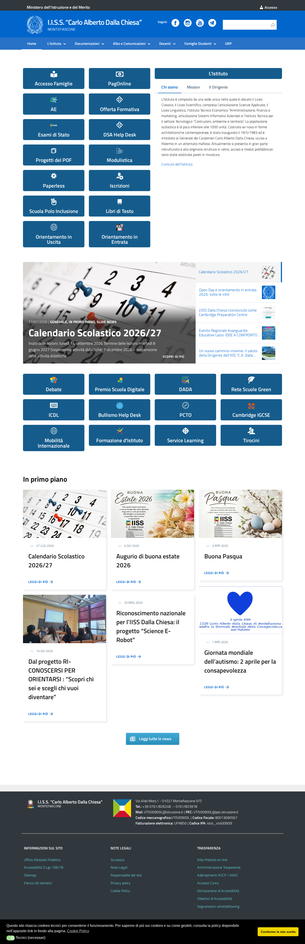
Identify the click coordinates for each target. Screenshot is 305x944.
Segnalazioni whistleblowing (218, 906)
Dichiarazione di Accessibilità (218, 890)
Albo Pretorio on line (212, 859)
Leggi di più (39, 581)
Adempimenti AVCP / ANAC (217, 875)
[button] (10, 938)
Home (31, 43)
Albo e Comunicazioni (129, 43)
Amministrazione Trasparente (218, 867)
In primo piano (82, 321)
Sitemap (30, 875)
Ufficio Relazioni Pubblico (42, 859)
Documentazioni (87, 43)
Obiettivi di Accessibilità (214, 898)
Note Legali (119, 867)
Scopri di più (174, 356)
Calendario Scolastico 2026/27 (95, 332)
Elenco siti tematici (38, 883)
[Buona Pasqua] (240, 513)
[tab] (169, 87)
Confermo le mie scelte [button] (278, 932)
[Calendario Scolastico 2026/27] (64, 513)
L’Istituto (54, 43)
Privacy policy (121, 883)
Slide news (107, 321)
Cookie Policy (120, 890)
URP (228, 43)
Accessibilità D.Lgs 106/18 (43, 867)
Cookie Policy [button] (78, 931)
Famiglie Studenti (197, 43)
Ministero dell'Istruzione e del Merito (58, 7)
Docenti (165, 43)
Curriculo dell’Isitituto (176, 164)
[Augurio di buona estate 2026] (152, 513)
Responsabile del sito (126, 875)
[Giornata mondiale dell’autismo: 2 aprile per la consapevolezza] (240, 610)
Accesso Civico (208, 883)
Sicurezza (117, 859)
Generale (58, 321)
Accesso (270, 7)
